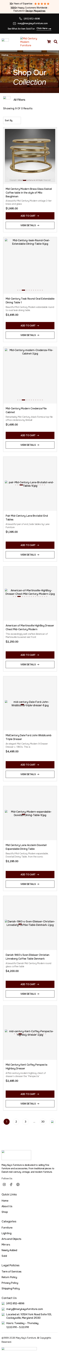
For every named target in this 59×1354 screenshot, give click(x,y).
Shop (5, 1212)
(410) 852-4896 (32, 18)
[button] (18, 180)
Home (5, 55)
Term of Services (11, 1271)
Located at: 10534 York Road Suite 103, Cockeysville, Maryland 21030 (29, 1316)
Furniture (7, 1227)
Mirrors (6, 1244)
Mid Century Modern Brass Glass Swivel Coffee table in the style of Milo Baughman (29, 192)
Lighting (6, 1233)
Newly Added (9, 1250)
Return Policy (9, 1277)
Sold (4, 1256)
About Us (7, 1206)
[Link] (25, 1184)
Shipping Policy (11, 1288)
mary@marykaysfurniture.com (33, 23)
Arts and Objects (11, 1239)
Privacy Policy (10, 1283)
